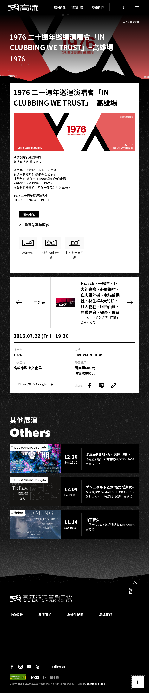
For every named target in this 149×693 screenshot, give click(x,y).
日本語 (54, 677)
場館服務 (77, 7)
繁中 (35, 677)
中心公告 (16, 614)
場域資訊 (105, 614)
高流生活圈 (75, 614)
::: (50, 7)
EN (45, 677)
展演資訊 (60, 7)
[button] (138, 682)
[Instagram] (20, 666)
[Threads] (37, 666)
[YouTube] (29, 666)
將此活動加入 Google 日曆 (35, 384)
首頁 (125, 22)
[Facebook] (12, 666)
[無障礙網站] (18, 677)
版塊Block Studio (97, 683)
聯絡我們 (98, 7)
